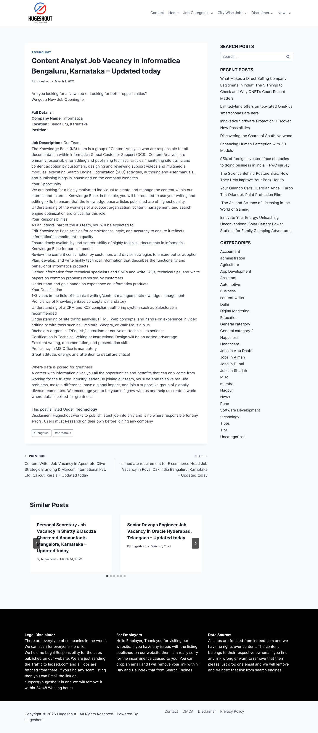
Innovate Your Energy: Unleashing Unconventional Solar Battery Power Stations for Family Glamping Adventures (255, 224)
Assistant (228, 278)
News (225, 397)
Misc (224, 377)
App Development (235, 271)
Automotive (230, 284)
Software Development (240, 410)
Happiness (229, 337)
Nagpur (226, 390)
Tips (224, 430)
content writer (232, 298)
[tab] (107, 576)
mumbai (227, 384)
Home (173, 13)
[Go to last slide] (36, 543)
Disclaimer (207, 711)
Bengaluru (42, 433)
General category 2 (236, 331)
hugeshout (43, 81)
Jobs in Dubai (232, 364)
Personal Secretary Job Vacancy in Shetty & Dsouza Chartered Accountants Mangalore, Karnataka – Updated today (66, 537)
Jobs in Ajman (232, 357)
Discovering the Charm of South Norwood (256, 136)
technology (41, 52)
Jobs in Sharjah (233, 370)
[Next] (195, 543)
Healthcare (229, 344)
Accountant (230, 251)
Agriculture (229, 264)
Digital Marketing (234, 311)
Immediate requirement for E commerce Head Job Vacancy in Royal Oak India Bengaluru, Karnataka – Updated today (163, 465)
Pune (224, 404)
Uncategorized (233, 437)
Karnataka (63, 433)
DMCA (188, 711)
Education (229, 317)
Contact (157, 13)
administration (232, 258)
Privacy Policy (232, 711)
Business (228, 291)
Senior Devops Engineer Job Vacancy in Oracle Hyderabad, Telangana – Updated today (159, 531)
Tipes (225, 423)
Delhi (224, 304)
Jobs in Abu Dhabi (236, 351)
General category (235, 324)
